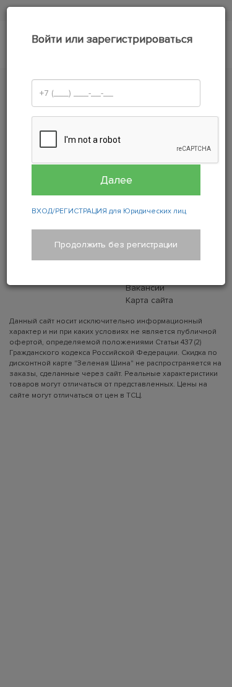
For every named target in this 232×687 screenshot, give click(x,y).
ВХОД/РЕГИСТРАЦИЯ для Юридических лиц (109, 211)
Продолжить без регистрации (116, 244)
